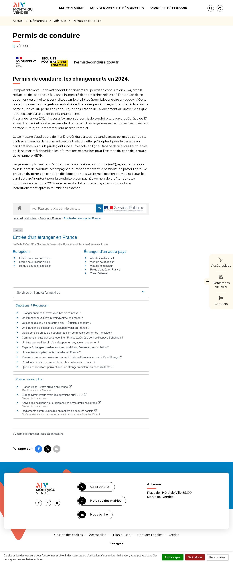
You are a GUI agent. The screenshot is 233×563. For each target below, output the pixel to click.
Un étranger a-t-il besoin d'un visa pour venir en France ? (55, 327)
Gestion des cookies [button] (68, 535)
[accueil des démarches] (19, 207)
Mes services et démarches (117, 8)
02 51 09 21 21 (100, 487)
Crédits (174, 535)
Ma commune (71, 8)
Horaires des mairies (105, 500)
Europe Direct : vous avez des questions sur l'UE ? (52, 394)
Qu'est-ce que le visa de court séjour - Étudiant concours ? (56, 322)
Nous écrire (99, 514)
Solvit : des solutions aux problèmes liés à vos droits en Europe (60, 402)
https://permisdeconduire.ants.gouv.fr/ (109, 99)
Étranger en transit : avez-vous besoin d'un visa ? (51, 313)
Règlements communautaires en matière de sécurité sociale (58, 410)
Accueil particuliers (25, 218)
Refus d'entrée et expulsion (35, 265)
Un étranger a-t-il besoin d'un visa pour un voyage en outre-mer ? (60, 342)
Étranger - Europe (50, 218)
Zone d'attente (98, 273)
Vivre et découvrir (168, 8)
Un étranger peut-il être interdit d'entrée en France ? (52, 317)
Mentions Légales (149, 535)
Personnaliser (217, 557)
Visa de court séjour (102, 261)
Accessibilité (97, 535)
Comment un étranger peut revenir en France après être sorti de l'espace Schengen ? (72, 337)
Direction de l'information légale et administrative (39, 434)
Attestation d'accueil (102, 258)
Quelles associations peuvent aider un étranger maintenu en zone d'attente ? (67, 367)
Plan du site (121, 535)
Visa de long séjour (101, 265)
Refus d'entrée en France (105, 269)
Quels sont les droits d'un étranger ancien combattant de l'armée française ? (67, 332)
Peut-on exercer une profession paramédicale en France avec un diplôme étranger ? (72, 357)
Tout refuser (195, 557)
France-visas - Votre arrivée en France (45, 386)
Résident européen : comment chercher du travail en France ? (58, 362)
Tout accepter (173, 557)
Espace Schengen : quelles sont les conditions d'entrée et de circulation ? (65, 347)
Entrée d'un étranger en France (82, 218)
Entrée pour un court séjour (35, 258)
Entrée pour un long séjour (34, 261)
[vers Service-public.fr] (124, 208)
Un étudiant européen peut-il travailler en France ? (51, 352)
